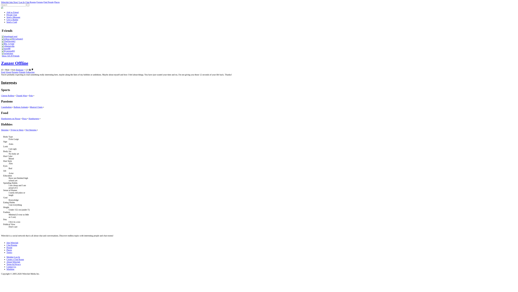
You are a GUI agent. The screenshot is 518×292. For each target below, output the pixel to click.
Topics (9, 252)
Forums (39, 2)
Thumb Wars (21, 95)
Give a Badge (12, 20)
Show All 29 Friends (10, 56)
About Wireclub (13, 262)
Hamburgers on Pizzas (10, 118)
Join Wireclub (12, 243)
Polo (31, 95)
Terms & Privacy (13, 264)
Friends (22, 72)
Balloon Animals (21, 107)
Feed (3, 72)
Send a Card (11, 22)
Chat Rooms (30, 2)
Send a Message (13, 17)
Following (30, 72)
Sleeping (4, 130)
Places (57, 2)
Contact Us (11, 267)
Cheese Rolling (7, 95)
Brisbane (19, 70)
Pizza (24, 118)
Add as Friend (12, 12)
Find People (48, 2)
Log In (22, 2)
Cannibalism (6, 107)
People (9, 247)
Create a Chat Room (15, 259)
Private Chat (11, 15)
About (8, 72)
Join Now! (13, 2)
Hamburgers (34, 118)
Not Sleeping (31, 130)
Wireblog (10, 269)
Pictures (15, 72)
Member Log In (13, 257)
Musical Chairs (36, 107)
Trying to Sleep (16, 130)
